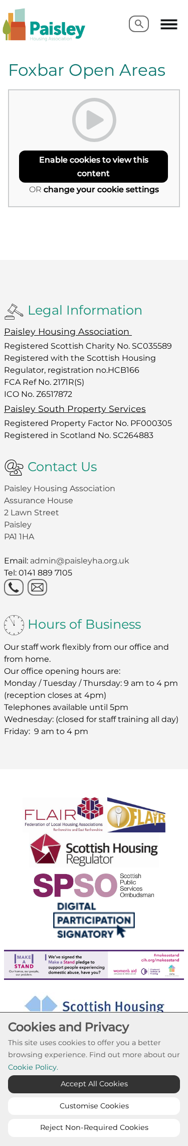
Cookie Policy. (33, 1067)
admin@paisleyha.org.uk (80, 560)
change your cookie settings (101, 189)
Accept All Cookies (94, 1083)
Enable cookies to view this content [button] (93, 166)
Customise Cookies (94, 1105)
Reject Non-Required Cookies (94, 1127)
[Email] (37, 587)
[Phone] (14, 587)
